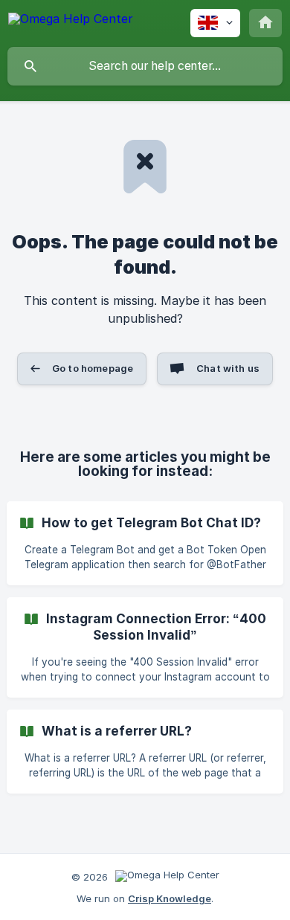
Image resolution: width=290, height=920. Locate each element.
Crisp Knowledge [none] (169, 898)
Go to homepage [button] (92, 368)
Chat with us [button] (228, 368)
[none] (70, 21)
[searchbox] (145, 66)
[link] (145, 543)
